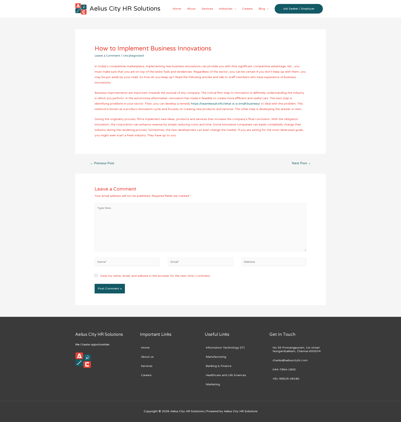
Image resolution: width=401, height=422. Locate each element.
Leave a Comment (107, 55)
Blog (262, 8)
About (191, 8)
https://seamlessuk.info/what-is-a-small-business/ (225, 103)
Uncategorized (133, 55)
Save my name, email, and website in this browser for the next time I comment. (155, 276)
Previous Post (102, 163)
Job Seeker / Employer (299, 8)
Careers (247, 8)
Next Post (301, 163)
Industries (225, 8)
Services (207, 8)
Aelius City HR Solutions (125, 9)
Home (177, 8)
